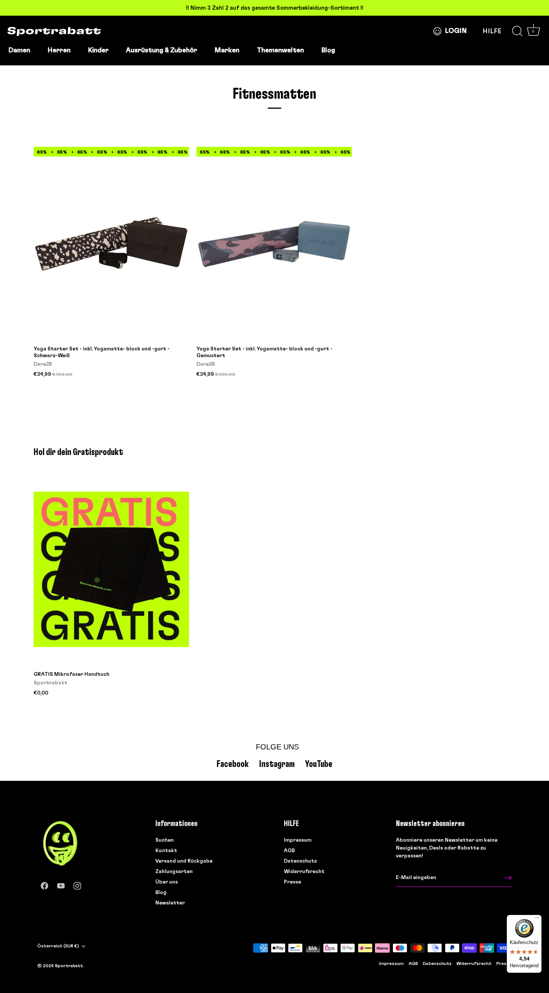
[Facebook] (44, 884)
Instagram (277, 764)
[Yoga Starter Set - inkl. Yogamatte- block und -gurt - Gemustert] (274, 244)
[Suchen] (517, 31)
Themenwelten (280, 50)
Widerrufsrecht (304, 871)
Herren (59, 50)
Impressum (297, 840)
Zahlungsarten (174, 871)
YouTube (318, 764)
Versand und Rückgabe (184, 861)
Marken (226, 50)
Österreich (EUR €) (58, 946)
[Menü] (537, 919)
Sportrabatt (69, 965)
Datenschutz (300, 861)
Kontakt (166, 850)
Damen (19, 50)
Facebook (233, 764)
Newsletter (170, 903)
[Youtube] (61, 884)
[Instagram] (77, 884)
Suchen (164, 840)
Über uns (166, 882)
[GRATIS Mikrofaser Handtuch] (111, 569)
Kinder (98, 50)
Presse (292, 882)
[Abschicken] (508, 878)
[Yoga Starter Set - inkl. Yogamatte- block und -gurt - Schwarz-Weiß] (111, 244)
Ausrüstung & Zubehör (161, 50)
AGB (289, 850)
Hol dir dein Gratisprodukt (78, 452)
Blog (328, 50)
